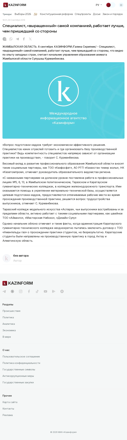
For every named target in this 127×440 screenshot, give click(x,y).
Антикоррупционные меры (18, 375)
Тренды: (7, 14)
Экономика (9, 330)
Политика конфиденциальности (21, 363)
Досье (96, 14)
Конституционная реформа (56, 14)
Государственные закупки (18, 382)
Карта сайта (9, 402)
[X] (30, 39)
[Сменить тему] (110, 5)
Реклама (7, 415)
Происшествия (11, 310)
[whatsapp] (11, 39)
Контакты (8, 408)
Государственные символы (18, 369)
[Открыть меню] (121, 4)
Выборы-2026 (23, 14)
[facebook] (29, 291)
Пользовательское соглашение (21, 356)
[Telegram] (17, 39)
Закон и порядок (113, 14)
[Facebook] (24, 39)
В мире (6, 336)
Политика (8, 317)
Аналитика (8, 323)
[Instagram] (4, 39)
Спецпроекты (83, 14)
